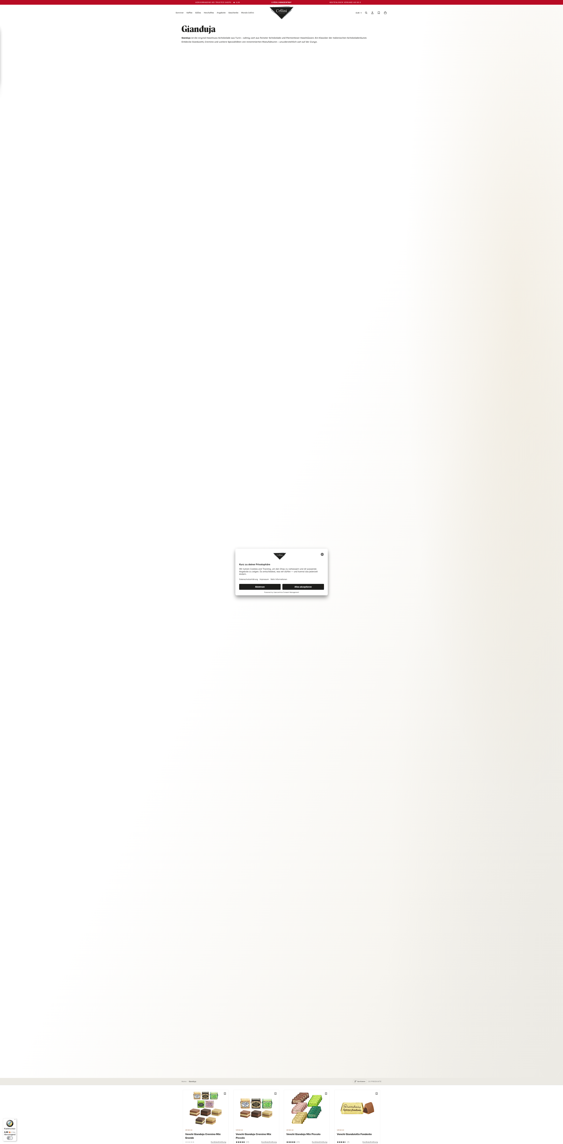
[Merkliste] (379, 13)
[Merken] (225, 1093)
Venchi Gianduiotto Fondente (354, 1134)
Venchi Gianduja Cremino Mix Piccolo (253, 1136)
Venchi (189, 1130)
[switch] (10, 1138)
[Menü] (15, 1120)
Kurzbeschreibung (218, 1142)
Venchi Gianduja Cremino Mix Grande (203, 1136)
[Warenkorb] (385, 13)
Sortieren (361, 1081)
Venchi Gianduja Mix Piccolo (303, 1134)
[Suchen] (366, 13)
